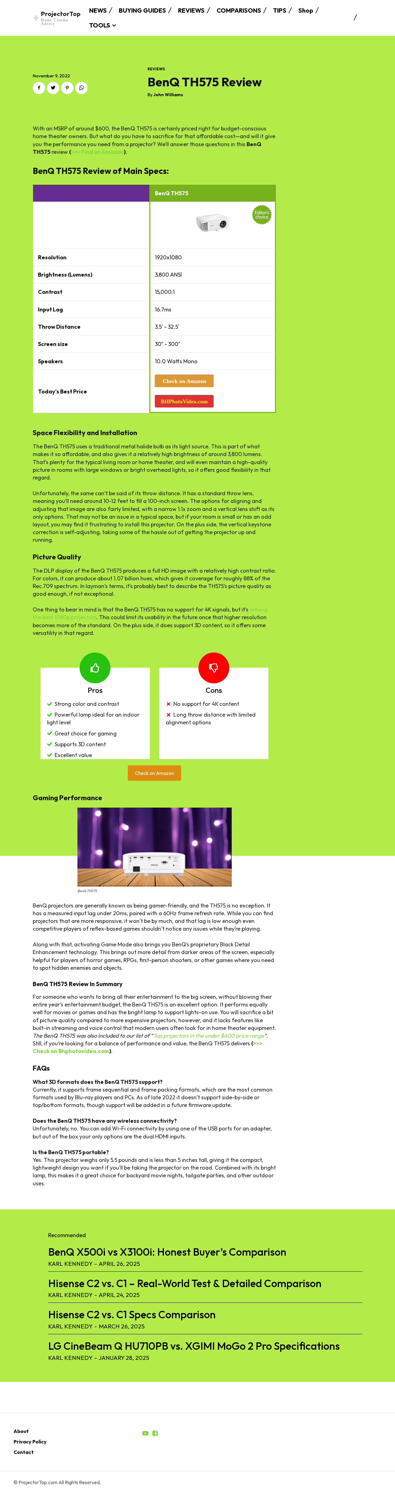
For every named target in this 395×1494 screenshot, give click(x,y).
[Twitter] (53, 88)
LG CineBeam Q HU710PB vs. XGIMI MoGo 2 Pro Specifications (194, 1345)
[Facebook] (39, 88)
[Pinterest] (67, 88)
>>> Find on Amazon (97, 151)
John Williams (168, 94)
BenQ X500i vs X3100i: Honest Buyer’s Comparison (167, 1251)
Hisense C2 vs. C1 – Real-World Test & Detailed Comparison (185, 1283)
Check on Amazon (154, 773)
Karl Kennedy (70, 1263)
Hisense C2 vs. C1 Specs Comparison (132, 1314)
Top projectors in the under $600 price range (208, 1035)
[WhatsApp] (81, 88)
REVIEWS (156, 69)
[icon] (145, 1433)
